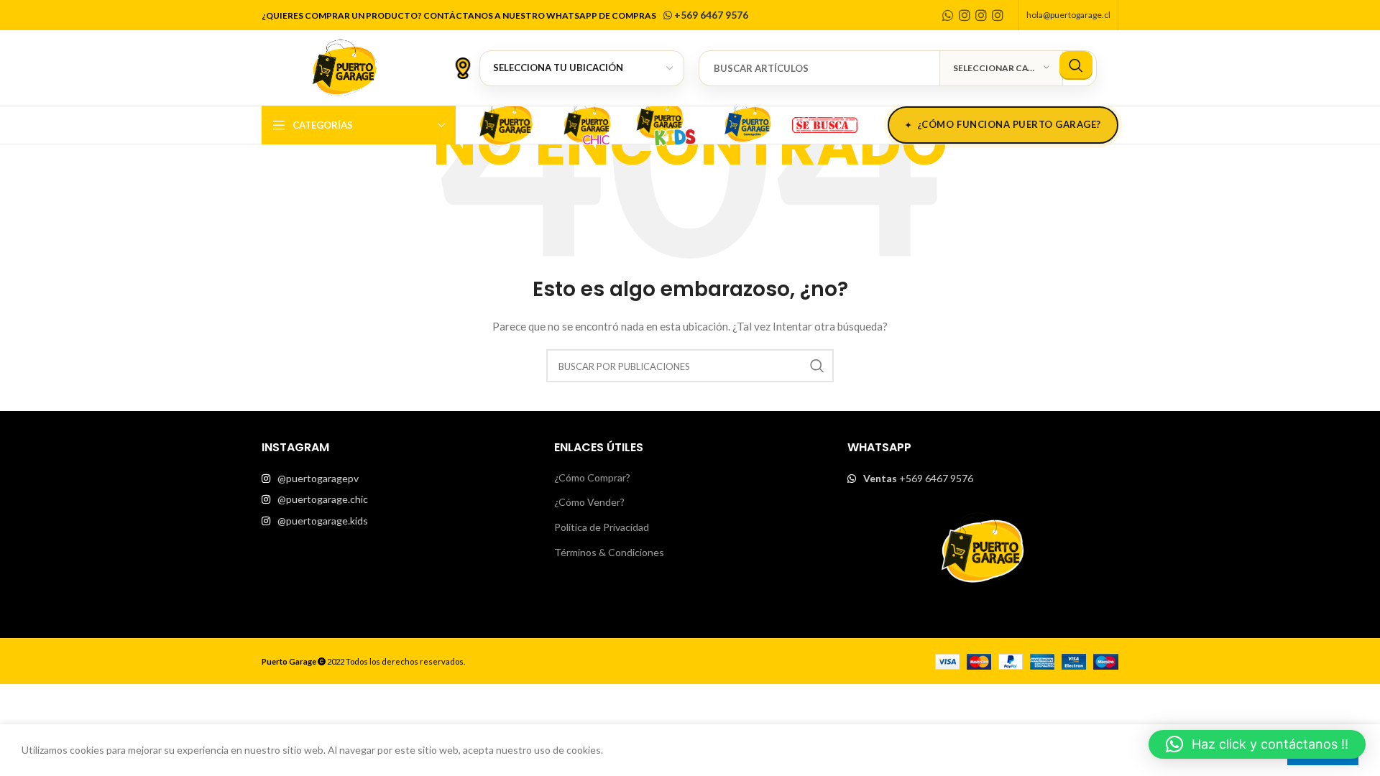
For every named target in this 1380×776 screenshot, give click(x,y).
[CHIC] (586, 123)
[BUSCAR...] (1075, 65)
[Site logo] (344, 66)
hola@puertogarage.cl (1068, 14)
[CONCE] (747, 123)
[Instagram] (964, 15)
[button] (1257, 744)
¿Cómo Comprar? (592, 477)
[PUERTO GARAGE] (506, 123)
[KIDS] (667, 123)
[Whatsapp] (948, 15)
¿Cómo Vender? (589, 502)
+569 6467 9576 (710, 15)
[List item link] (397, 478)
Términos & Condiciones (609, 552)
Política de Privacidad (601, 527)
